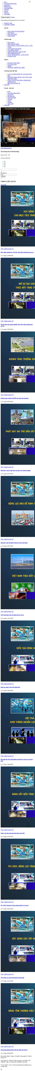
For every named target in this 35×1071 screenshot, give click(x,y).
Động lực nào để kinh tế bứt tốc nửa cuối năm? (14, 542)
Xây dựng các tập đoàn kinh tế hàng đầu (12, 977)
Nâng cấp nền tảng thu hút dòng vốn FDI (13, 833)
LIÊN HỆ (6, 105)
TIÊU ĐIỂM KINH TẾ (6, 148)
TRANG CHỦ (8, 23)
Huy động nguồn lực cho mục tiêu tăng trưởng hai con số (17, 252)
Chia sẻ (3, 176)
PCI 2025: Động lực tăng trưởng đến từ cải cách (14, 905)
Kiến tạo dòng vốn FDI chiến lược (10, 687)
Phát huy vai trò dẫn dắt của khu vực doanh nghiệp (15, 470)
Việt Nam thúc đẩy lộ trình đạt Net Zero (12, 615)
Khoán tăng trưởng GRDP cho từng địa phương (15, 398)
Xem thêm (3, 184)
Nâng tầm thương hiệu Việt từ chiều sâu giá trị (14, 1050)
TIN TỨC (7, 85)
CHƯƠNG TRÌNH (9, 24)
